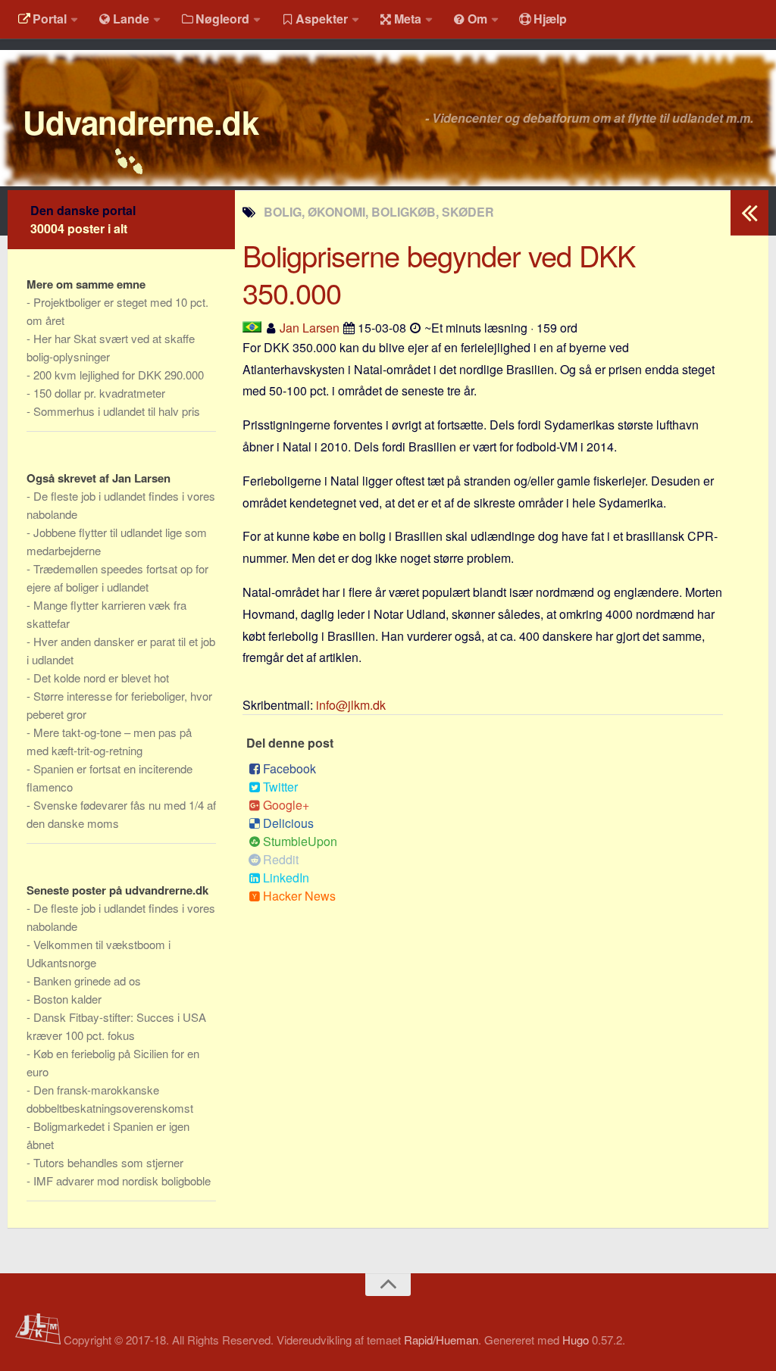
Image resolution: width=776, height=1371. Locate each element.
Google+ (286, 805)
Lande (131, 18)
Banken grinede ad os (87, 980)
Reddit (281, 859)
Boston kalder (67, 999)
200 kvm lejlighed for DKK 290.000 (118, 375)
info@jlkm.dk (351, 705)
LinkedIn (286, 877)
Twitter (280, 786)
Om (477, 18)
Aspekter (322, 18)
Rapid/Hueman (441, 1340)
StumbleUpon (300, 841)
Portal (50, 18)
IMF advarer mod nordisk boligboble (122, 1180)
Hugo (575, 1340)
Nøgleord (222, 18)
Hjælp (550, 18)
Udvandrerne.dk (140, 122)
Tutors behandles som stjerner (108, 1162)
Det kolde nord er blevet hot (101, 678)
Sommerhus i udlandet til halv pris (116, 411)
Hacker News (299, 895)
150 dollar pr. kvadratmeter (99, 393)
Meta (407, 18)
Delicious (288, 823)
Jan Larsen (310, 327)
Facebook (289, 768)
